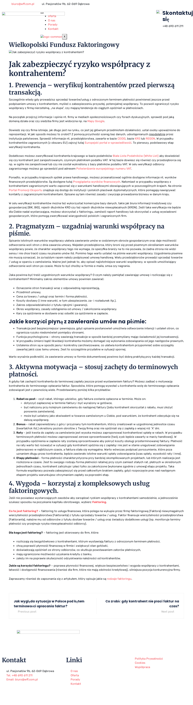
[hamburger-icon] (41, 13)
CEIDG (121, 138)
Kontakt (53, 29)
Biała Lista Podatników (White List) (136, 156)
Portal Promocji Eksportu (25, 190)
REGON (150, 138)
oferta (52, 16)
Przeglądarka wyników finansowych (96, 181)
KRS (137, 138)
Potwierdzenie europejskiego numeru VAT (103, 168)
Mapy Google (95, 121)
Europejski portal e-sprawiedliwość (108, 142)
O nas (51, 20)
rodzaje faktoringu (119, 578)
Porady (52, 24)
